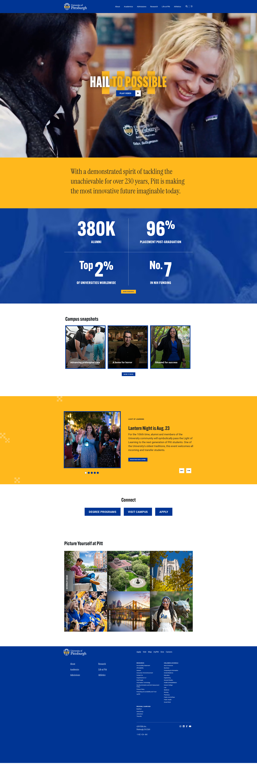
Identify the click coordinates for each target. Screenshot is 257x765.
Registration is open (138, 459)
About (117, 6)
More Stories (128, 374)
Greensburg (140, 711)
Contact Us (140, 675)
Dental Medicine (168, 673)
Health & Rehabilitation (170, 682)
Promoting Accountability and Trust (146, 692)
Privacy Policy (140, 689)
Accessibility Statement (143, 665)
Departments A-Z (141, 678)
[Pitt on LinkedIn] (184, 726)
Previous (181, 470)
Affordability (140, 668)
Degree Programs (102, 512)
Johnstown (140, 714)
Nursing (166, 692)
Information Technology (143, 682)
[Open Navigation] (191, 6)
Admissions (141, 6)
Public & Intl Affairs (169, 697)
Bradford (139, 709)
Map (150, 652)
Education (167, 675)
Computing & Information (171, 670)
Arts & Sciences (168, 665)
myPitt (156, 652)
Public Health (167, 699)
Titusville (139, 716)
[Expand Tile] (104, 553)
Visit (144, 652)
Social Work (167, 702)
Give (162, 652)
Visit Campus (138, 512)
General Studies (168, 680)
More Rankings (128, 291)
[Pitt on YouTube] (190, 726)
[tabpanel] (128, 439)
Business (166, 668)
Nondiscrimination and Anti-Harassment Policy (148, 686)
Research (154, 6)
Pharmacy (167, 695)
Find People (140, 680)
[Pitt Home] (75, 652)
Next (188, 470)
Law (165, 687)
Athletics (177, 6)
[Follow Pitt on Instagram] (180, 726)
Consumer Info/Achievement (145, 673)
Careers (169, 652)
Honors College (168, 685)
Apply (163, 512)
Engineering (167, 678)
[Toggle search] (187, 6)
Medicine (166, 690)
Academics (128, 6)
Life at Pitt (166, 6)
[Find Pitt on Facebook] (186, 726)
